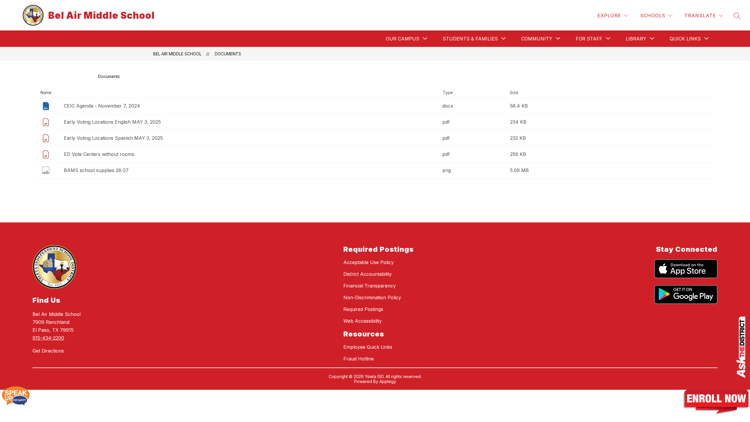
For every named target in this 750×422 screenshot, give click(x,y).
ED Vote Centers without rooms (99, 154)
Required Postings (363, 309)
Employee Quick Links (367, 347)
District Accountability (367, 274)
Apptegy (387, 381)
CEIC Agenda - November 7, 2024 (102, 106)
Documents (228, 53)
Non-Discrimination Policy (372, 297)
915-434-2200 (48, 338)
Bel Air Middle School (177, 53)
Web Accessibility (362, 321)
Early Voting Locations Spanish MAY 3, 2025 (113, 138)
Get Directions (48, 351)
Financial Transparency (369, 286)
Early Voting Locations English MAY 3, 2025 (112, 122)
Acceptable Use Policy (368, 262)
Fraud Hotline (358, 359)
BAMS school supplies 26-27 (96, 170)
